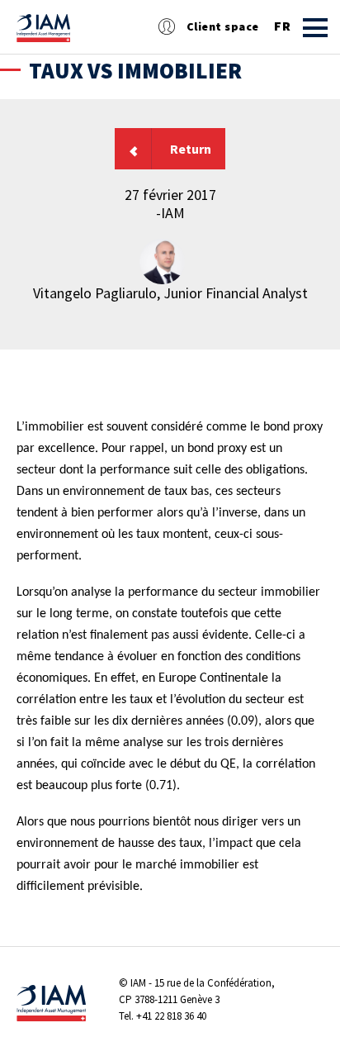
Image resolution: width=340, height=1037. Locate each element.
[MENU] (315, 27)
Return (190, 148)
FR (282, 26)
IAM (138, 983)
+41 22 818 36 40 (171, 1016)
